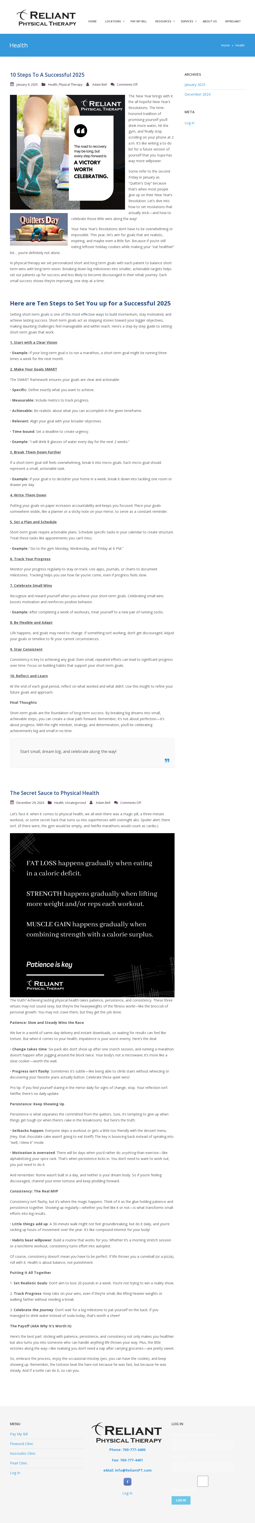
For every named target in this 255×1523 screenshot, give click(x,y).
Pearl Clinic (18, 1463)
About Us (210, 21)
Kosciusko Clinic (23, 1453)
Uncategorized (75, 803)
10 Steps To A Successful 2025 (47, 74)
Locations (113, 21)
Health (52, 84)
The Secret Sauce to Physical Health (54, 792)
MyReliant (233, 21)
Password (180, 1456)
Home (92, 21)
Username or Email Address (194, 1434)
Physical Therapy (70, 84)
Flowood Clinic (21, 1443)
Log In (15, 1472)
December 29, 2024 (30, 803)
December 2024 (197, 94)
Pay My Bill (138, 21)
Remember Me (184, 1489)
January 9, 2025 (27, 84)
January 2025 (195, 84)
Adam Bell (99, 84)
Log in (189, 122)
